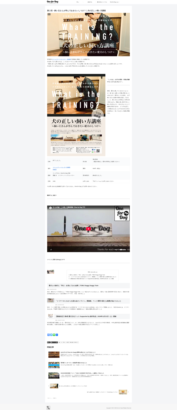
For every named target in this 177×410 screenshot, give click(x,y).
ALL (49, 342)
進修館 (72, 342)
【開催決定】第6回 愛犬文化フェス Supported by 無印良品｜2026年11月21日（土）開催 (92, 278)
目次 (89, 272)
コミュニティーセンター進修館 (61, 167)
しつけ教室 (67, 342)
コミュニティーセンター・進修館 (61, 59)
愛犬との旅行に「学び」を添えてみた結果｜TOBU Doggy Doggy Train (87, 274)
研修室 (55, 169)
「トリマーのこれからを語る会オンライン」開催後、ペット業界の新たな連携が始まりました (93, 276)
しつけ (61, 342)
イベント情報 (54, 342)
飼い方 (77, 342)
